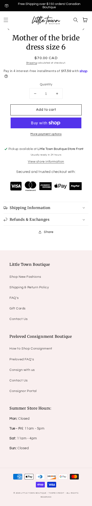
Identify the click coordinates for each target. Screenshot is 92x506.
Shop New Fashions (25, 276)
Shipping (31, 63)
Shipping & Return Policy (29, 287)
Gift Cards (17, 308)
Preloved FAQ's (21, 359)
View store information (46, 161)
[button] (6, 20)
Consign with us (22, 370)
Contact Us (18, 319)
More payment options (46, 134)
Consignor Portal (23, 391)
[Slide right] (83, 28)
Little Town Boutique (33, 493)
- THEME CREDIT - (57, 493)
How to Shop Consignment (30, 348)
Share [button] (49, 232)
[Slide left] (8, 28)
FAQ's (14, 298)
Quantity (46, 84)
